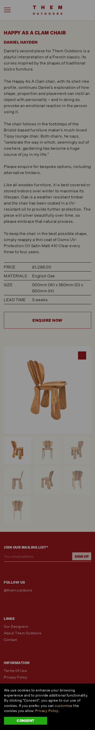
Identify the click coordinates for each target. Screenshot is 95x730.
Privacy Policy (47, 710)
